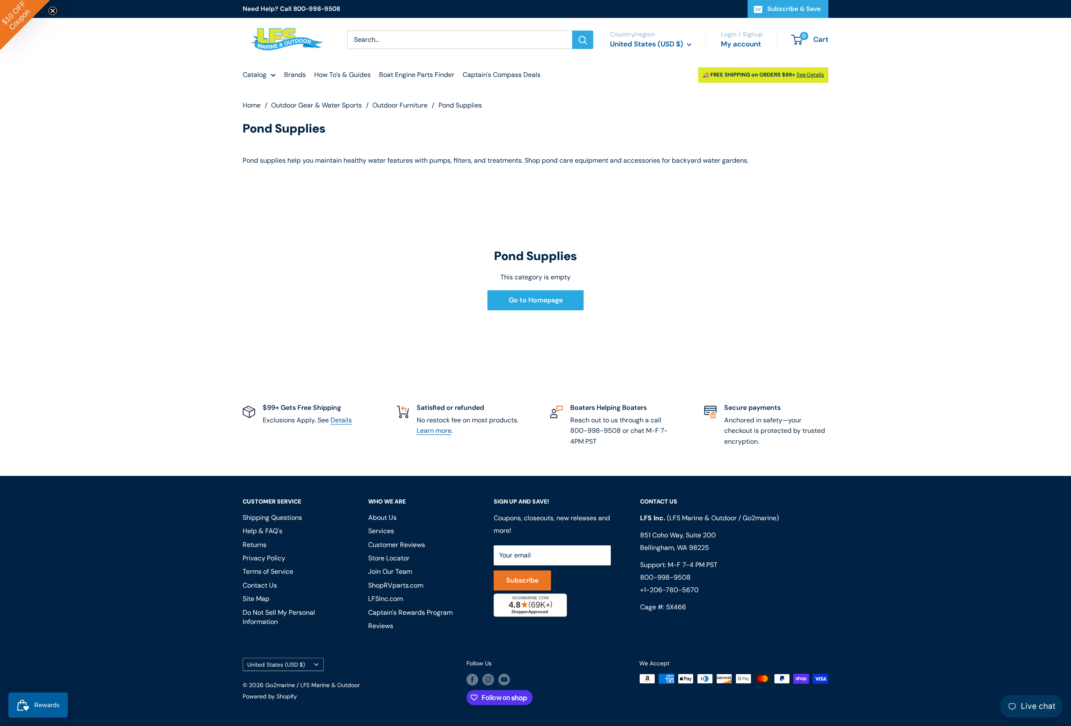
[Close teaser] (53, 11)
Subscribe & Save (794, 9)
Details (341, 420)
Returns (254, 544)
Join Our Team (390, 571)
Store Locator (389, 558)
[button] (25, 25)
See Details (810, 74)
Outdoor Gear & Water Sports (316, 105)
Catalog (254, 74)
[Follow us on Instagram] (488, 679)
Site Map (256, 598)
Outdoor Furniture (400, 105)
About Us (382, 517)
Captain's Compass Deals (502, 74)
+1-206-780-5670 (669, 589)
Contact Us (260, 585)
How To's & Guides (342, 74)
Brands (295, 74)
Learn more (434, 430)
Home (252, 105)
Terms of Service (268, 571)
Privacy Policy (264, 558)
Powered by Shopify (270, 696)
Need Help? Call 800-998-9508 (291, 9)
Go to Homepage (536, 300)
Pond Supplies (460, 105)
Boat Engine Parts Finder (416, 74)
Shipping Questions (272, 517)
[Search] (582, 40)
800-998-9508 (665, 577)
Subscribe (522, 580)
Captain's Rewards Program (410, 612)
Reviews (380, 625)
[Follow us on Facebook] (472, 679)
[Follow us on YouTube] (504, 679)
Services (381, 531)
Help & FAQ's (262, 531)
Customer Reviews (396, 544)
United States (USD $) (276, 664)
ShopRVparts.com (395, 585)
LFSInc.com (385, 598)
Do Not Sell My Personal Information (279, 617)
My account (741, 44)
